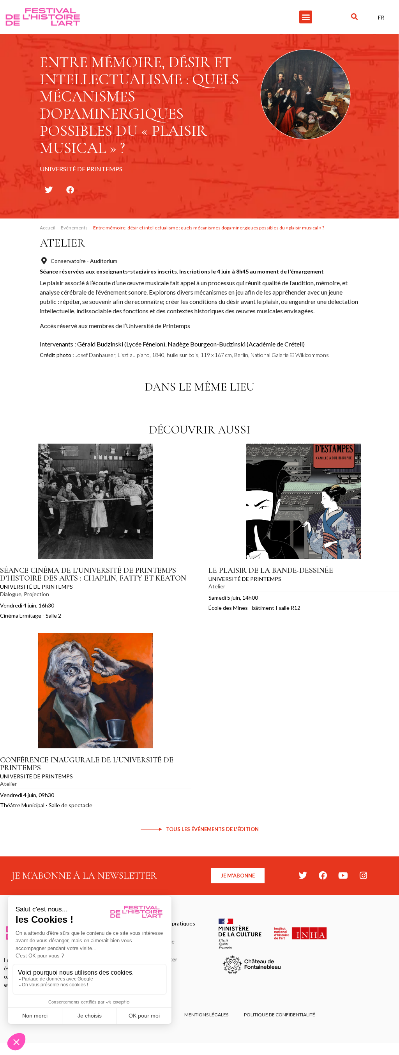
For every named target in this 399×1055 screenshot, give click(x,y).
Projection (36, 594)
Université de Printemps (36, 586)
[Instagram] (363, 875)
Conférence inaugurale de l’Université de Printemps (86, 764)
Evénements (74, 228)
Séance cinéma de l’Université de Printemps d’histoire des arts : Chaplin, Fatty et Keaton (93, 574)
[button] (305, 17)
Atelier (62, 243)
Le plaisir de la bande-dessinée (270, 570)
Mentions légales (206, 1015)
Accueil (47, 228)
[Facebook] (323, 875)
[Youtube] (343, 875)
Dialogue (10, 594)
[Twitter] (302, 875)
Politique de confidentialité (279, 1015)
